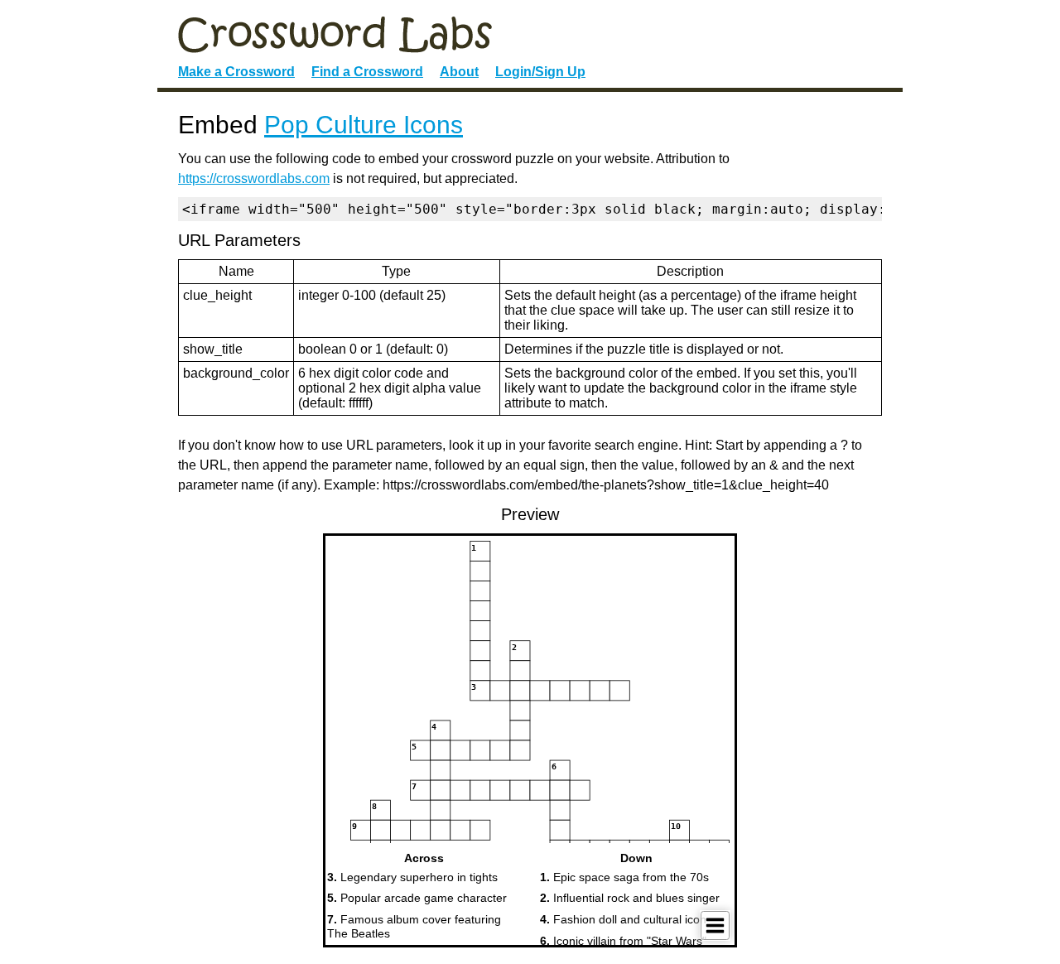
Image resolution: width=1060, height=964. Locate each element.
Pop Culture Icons (363, 124)
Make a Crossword (236, 72)
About (459, 72)
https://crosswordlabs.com (254, 178)
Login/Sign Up (540, 72)
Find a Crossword (367, 72)
